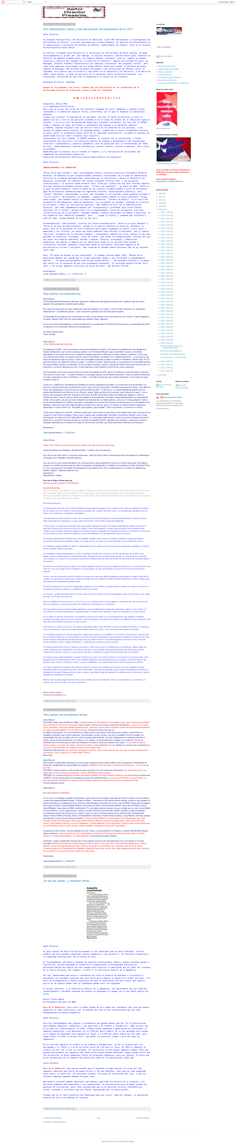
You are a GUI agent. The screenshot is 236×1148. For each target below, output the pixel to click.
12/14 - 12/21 (166, 215)
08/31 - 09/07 (166, 263)
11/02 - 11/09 (166, 235)
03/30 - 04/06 (166, 333)
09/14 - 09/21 (166, 257)
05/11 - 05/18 (166, 314)
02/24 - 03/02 (166, 365)
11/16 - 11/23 (166, 228)
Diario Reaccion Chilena (172, 397)
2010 (161, 203)
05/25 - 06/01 (166, 308)
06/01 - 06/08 (166, 305)
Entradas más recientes (52, 1118)
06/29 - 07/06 (166, 292)
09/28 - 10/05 (166, 250)
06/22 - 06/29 (166, 295)
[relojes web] (163, 53)
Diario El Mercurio (165, 75)
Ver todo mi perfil (162, 409)
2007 (161, 375)
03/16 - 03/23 (166, 340)
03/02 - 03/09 (166, 361)
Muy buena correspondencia (61, 293)
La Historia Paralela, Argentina (169, 77)
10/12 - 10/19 (166, 244)
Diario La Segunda (165, 72)
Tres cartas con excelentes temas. (65, 714)
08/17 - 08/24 (166, 270)
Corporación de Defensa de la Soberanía (173, 83)
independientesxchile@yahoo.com (169, 181)
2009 (161, 206)
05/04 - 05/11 (166, 317)
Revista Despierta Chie (166, 66)
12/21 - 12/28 (166, 212)
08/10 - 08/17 (166, 273)
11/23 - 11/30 (166, 225)
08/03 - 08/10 (166, 276)
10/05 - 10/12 (166, 247)
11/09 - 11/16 (166, 231)
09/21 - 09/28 (166, 254)
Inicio (99, 1118)
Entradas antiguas (143, 1118)
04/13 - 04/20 (166, 327)
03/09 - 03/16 (166, 343)
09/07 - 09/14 (166, 260)
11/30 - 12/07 (166, 222)
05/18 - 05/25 (166, 311)
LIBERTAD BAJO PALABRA (168, 69)
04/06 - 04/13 (166, 330)
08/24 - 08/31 (166, 266)
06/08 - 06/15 (166, 302)
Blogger (131, 1141)
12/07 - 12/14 (166, 219)
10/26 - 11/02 (166, 238)
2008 (161, 209)
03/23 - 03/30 (166, 337)
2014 (161, 193)
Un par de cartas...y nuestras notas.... (67, 880)
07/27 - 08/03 (166, 279)
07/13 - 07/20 (166, 286)
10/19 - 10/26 (166, 241)
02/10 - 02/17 (166, 371)
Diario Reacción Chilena (167, 80)
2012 (161, 197)
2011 (161, 200)
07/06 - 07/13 (166, 289)
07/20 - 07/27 (166, 282)
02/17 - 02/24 (166, 368)
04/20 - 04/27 (166, 324)
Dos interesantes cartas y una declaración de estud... (171, 347)
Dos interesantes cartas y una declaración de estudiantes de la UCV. (88, 29)
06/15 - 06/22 (166, 298)
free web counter (181, 388)
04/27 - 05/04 (166, 321)
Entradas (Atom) (60, 1122)
